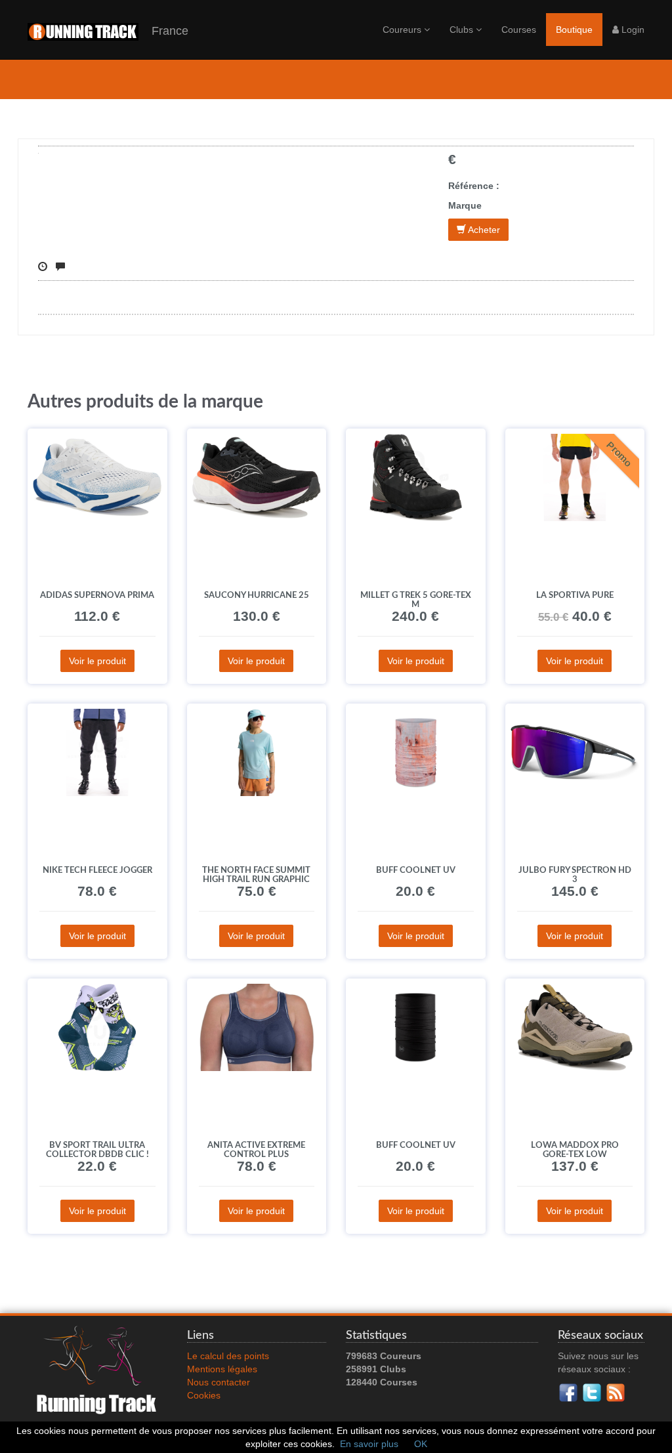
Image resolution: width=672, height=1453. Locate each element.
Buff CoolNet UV (415, 870)
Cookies (203, 1395)
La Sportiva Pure (575, 595)
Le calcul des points (228, 1356)
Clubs (463, 29)
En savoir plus (369, 1444)
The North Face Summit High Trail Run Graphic (256, 874)
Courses (518, 29)
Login (631, 29)
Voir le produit (97, 661)
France (163, 30)
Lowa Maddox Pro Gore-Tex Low (575, 1149)
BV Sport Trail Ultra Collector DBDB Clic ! (97, 1149)
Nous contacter (218, 1382)
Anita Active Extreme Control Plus (256, 1149)
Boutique (574, 29)
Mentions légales (222, 1369)
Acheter (483, 229)
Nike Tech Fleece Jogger (97, 870)
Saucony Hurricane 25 (256, 595)
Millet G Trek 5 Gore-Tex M (415, 599)
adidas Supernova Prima (97, 595)
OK (420, 1444)
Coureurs (403, 29)
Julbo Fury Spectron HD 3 (574, 874)
